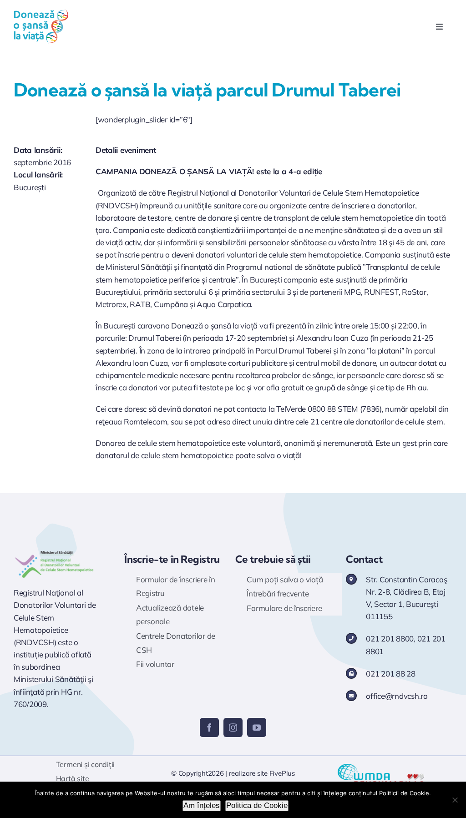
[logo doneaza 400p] (41, 13)
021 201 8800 (390, 638)
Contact (364, 559)
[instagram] (233, 727)
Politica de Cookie (257, 805)
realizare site (248, 773)
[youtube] (256, 727)
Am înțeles (201, 805)
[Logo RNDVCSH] (54, 552)
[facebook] (209, 727)
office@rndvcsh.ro (397, 696)
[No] (454, 799)
